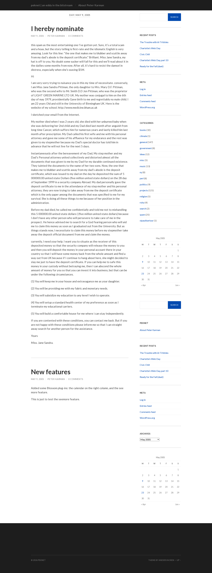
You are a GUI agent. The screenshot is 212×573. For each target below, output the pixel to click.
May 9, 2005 (37, 36)
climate (143, 136)
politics (143, 184)
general (143, 142)
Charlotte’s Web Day (150, 48)
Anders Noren (166, 560)
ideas (142, 154)
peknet (42, 560)
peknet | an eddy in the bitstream (52, 5)
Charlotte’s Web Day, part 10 (154, 60)
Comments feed (147, 101)
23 (142, 273)
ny (141, 172)
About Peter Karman (91, 5)
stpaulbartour (146, 220)
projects (144, 190)
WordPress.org (147, 107)
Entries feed (146, 95)
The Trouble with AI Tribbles (154, 42)
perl (142, 178)
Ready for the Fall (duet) (151, 66)
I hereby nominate (57, 28)
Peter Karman (56, 36)
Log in (143, 89)
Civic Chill (145, 54)
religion (143, 196)
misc (142, 160)
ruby (142, 202)
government (146, 148)
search (143, 208)
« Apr (143, 285)
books (143, 130)
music (143, 166)
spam (142, 214)
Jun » (177, 285)
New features (50, 372)
